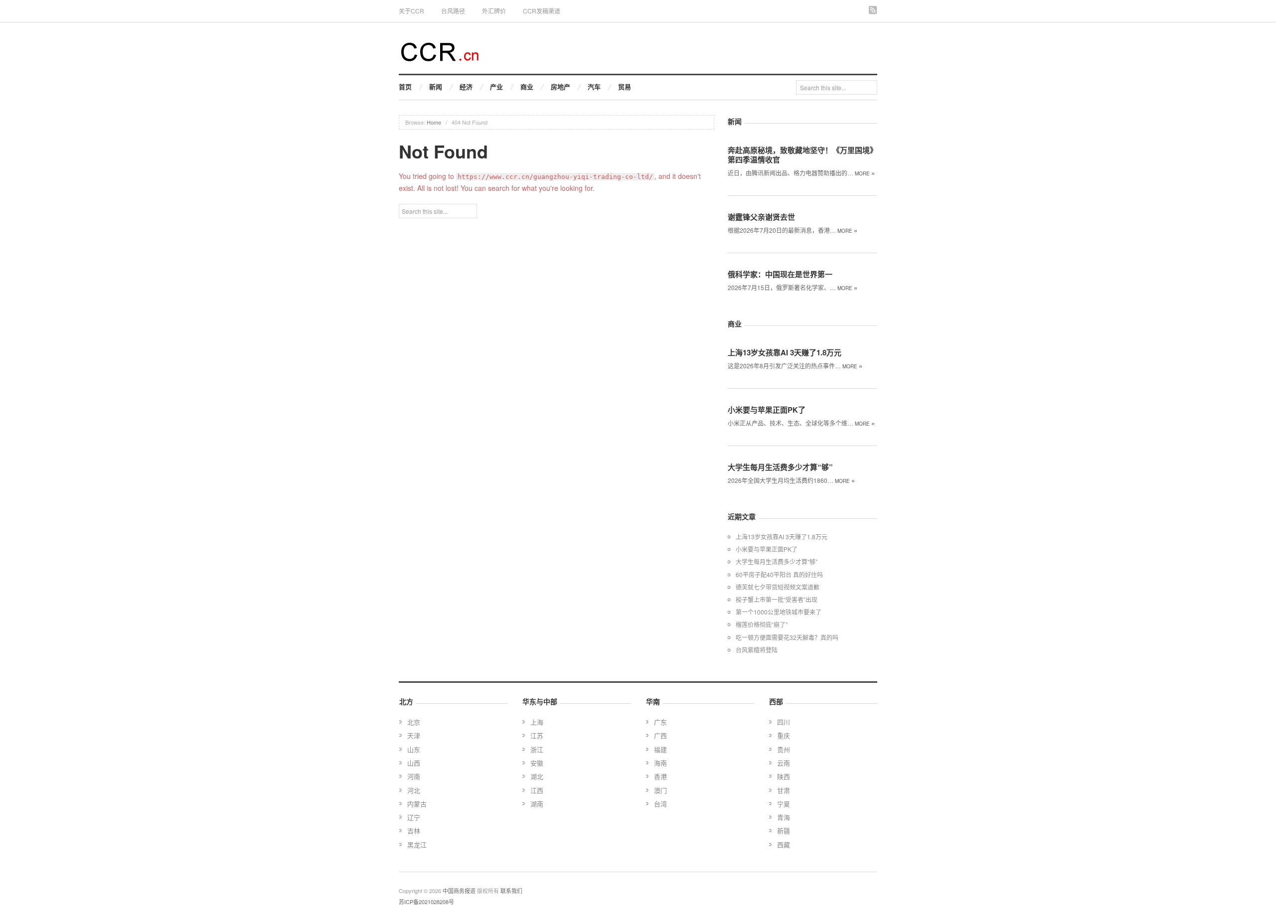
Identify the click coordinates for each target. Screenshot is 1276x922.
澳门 (660, 790)
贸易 (624, 86)
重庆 (783, 735)
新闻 (435, 86)
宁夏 (783, 803)
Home (434, 122)
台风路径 (453, 10)
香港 (660, 776)
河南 (413, 776)
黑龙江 (417, 844)
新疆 (783, 830)
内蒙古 (417, 803)
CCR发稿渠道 (541, 10)
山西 (413, 763)
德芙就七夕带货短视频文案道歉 (777, 587)
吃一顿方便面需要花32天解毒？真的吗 (787, 637)
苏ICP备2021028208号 (426, 902)
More (865, 173)
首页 (405, 86)
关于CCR (411, 10)
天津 (413, 735)
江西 (536, 790)
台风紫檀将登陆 (757, 649)
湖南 (536, 803)
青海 (783, 817)
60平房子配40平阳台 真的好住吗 (779, 574)
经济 (466, 86)
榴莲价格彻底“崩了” (762, 624)
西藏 (783, 844)
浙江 (536, 749)
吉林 (413, 830)
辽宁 (413, 817)
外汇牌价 (494, 10)
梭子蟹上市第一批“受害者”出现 (776, 599)
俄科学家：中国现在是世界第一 (780, 274)
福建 (660, 749)
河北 (413, 790)
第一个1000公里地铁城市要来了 (778, 612)
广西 (660, 735)
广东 (660, 722)
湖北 (536, 776)
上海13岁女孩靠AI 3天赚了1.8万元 (784, 352)
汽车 (594, 86)
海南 (660, 763)
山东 (413, 749)
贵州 (783, 749)
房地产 (560, 86)
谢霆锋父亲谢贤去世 (761, 216)
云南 (783, 763)
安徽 (536, 763)
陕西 (783, 776)
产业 (496, 86)
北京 (413, 722)
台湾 (660, 803)
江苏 (536, 735)
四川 (783, 722)
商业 (526, 86)
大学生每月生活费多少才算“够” (780, 466)
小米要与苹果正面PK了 (766, 409)
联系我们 (511, 891)
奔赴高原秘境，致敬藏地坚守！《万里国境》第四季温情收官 (802, 155)
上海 (536, 722)
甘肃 (783, 790)
